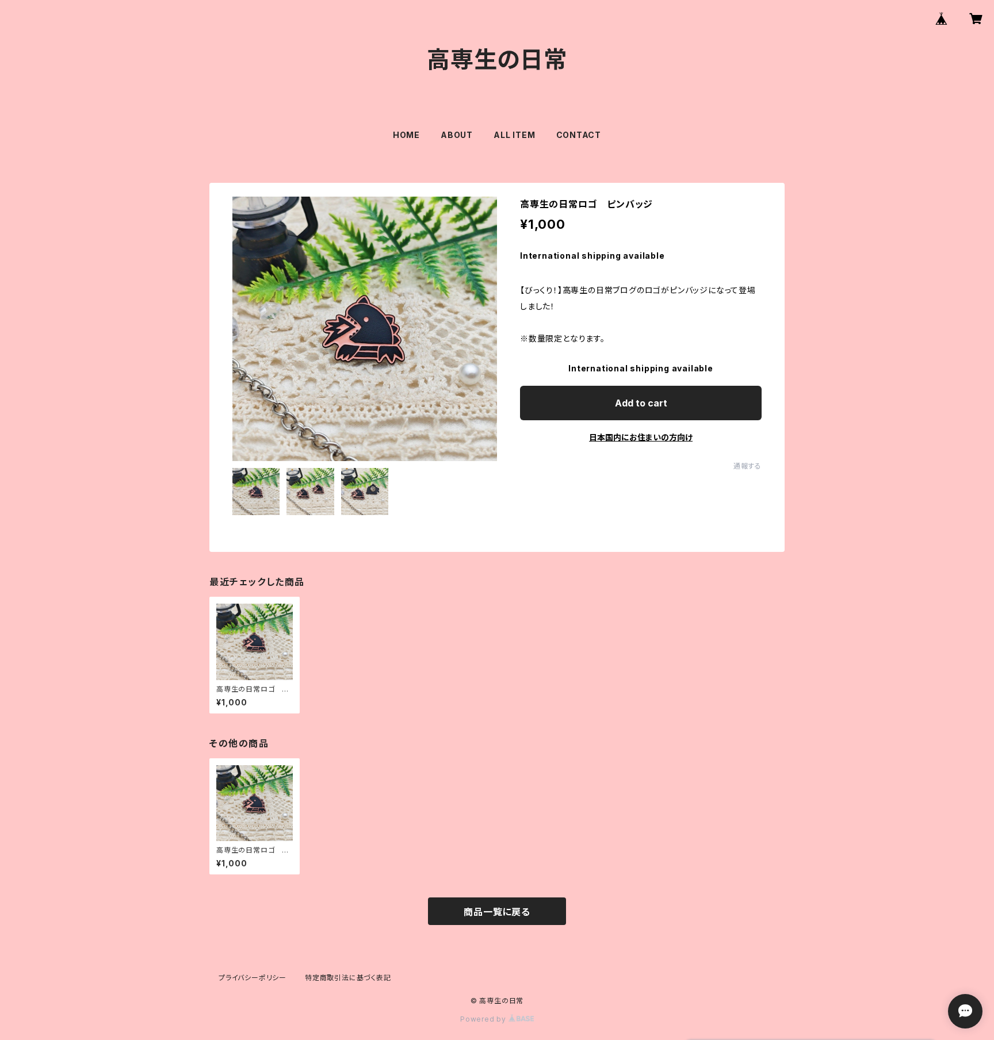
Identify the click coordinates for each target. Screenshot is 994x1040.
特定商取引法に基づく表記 (348, 977)
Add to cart (641, 403)
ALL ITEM (514, 135)
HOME (406, 135)
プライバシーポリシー (252, 977)
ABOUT (457, 135)
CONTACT (579, 135)
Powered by (484, 1019)
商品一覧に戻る (497, 912)
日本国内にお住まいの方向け (641, 437)
